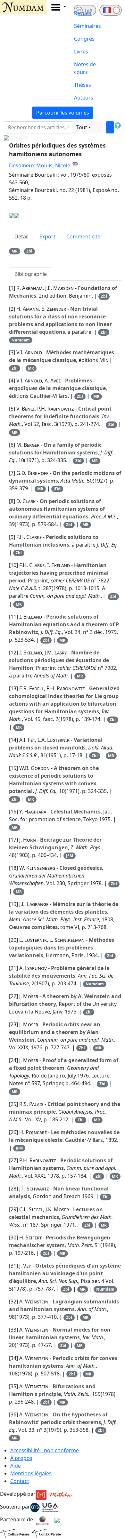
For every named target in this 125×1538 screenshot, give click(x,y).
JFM (57, 489)
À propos (21, 1458)
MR (15, 251)
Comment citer (84, 236)
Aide (15, 1465)
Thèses (82, 84)
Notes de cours (85, 68)
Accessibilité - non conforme (44, 1450)
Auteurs (83, 97)
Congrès (84, 38)
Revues (82, 13)
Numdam (21, 340)
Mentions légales (31, 1473)
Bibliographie (30, 273)
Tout (81, 127)
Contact (19, 1481)
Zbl (29, 251)
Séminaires (87, 25)
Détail (21, 236)
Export (47, 236)
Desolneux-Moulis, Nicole (39, 165)
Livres (81, 51)
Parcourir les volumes (62, 112)
